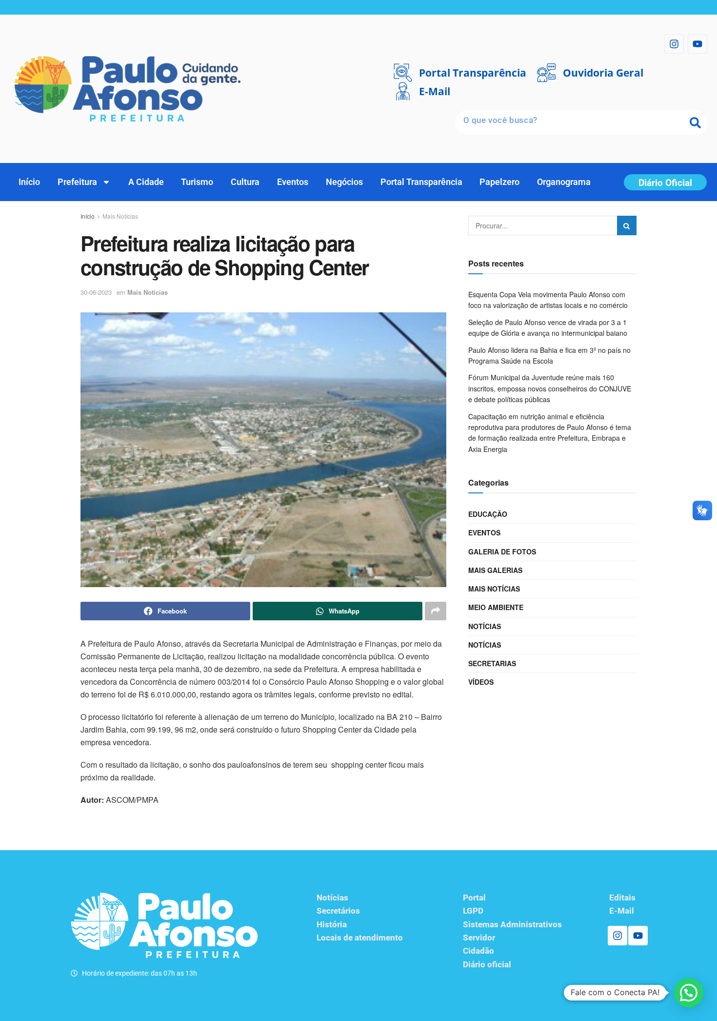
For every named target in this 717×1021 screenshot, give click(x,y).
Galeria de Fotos (502, 551)
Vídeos (481, 682)
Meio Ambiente (495, 607)
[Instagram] (674, 44)
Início (29, 182)
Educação (487, 514)
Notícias (484, 626)
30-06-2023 (96, 292)
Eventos (292, 182)
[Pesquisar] (695, 122)
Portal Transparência (421, 182)
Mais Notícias (120, 216)
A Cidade (146, 182)
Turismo (197, 182)
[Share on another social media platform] (435, 611)
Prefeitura (77, 182)
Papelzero (499, 182)
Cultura (245, 182)
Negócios (344, 182)
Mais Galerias (495, 570)
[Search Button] (627, 225)
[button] (688, 992)
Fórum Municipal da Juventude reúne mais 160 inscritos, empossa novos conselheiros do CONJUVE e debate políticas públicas (549, 388)
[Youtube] (697, 44)
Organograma (564, 182)
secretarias (492, 663)
